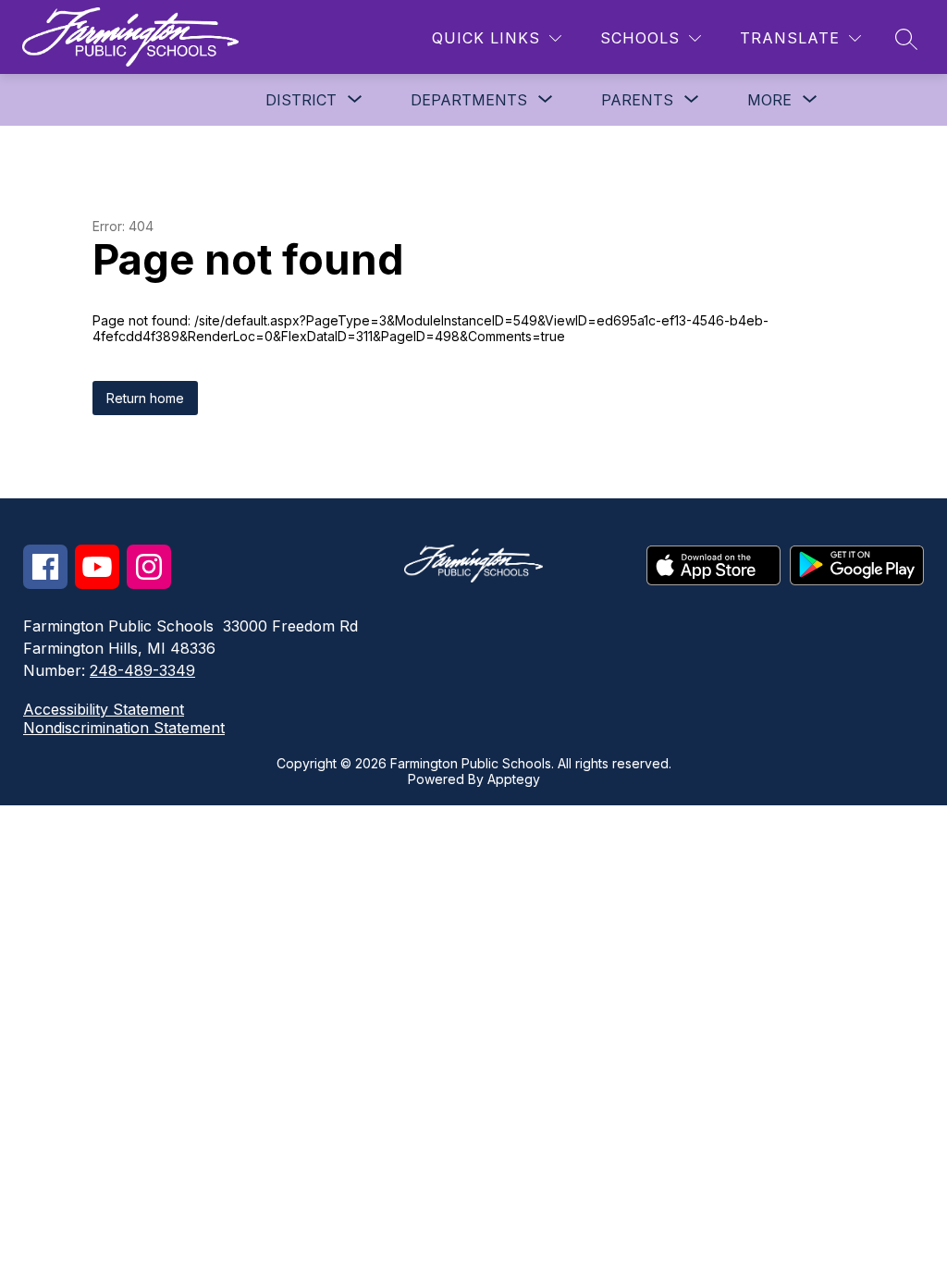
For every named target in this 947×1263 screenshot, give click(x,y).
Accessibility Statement (103, 709)
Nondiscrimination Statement (124, 727)
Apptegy (513, 779)
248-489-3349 (142, 670)
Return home (145, 398)
